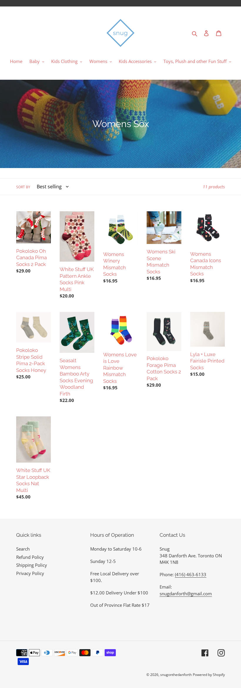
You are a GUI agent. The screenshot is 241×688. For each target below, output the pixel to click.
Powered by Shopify (209, 674)
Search (23, 549)
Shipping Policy (31, 565)
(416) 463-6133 (190, 574)
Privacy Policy (30, 573)
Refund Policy (30, 557)
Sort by (23, 187)
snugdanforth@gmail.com (186, 593)
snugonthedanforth (176, 674)
